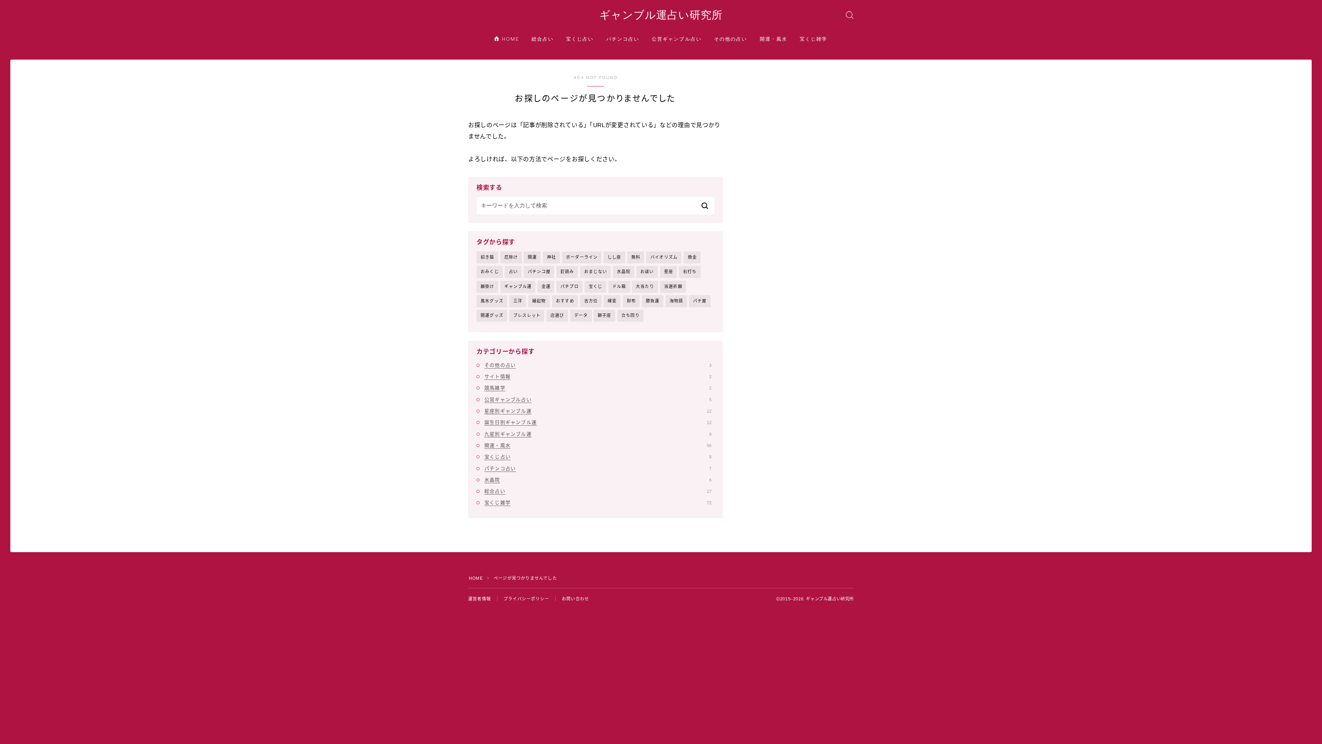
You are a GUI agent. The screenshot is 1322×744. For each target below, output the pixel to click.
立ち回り (630, 315)
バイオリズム (664, 257)
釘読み (567, 271)
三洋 (517, 301)
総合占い (543, 39)
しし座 (614, 257)
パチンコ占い (623, 39)
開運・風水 (774, 39)
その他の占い (730, 39)
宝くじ (595, 286)
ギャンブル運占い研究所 (661, 15)
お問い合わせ (575, 599)
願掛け (487, 286)
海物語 (676, 301)
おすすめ (565, 301)
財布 (631, 301)
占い (513, 271)
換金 (692, 257)
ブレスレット (527, 315)
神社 (551, 257)
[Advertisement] (799, 118)
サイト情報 (598, 376)
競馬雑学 (598, 388)
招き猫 (487, 257)
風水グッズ (492, 301)
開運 (532, 257)
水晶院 (624, 271)
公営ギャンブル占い (677, 39)
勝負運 (653, 301)
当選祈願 (673, 286)
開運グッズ (492, 315)
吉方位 (591, 301)
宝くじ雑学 (814, 39)
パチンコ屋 (539, 271)
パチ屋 (700, 301)
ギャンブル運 (518, 286)
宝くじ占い (580, 39)
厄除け (511, 257)
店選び (557, 315)
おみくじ (490, 271)
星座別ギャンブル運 (598, 411)
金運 (546, 286)
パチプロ (569, 286)
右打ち (690, 271)
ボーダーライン (582, 257)
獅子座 (604, 315)
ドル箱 (619, 286)
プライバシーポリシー (526, 599)
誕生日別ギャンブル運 (598, 422)
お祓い (647, 271)
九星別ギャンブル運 (598, 434)
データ (581, 315)
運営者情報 (479, 599)
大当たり (645, 286)
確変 (612, 301)
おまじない (595, 271)
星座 (668, 271)
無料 (635, 257)
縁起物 (539, 301)
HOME (509, 39)
